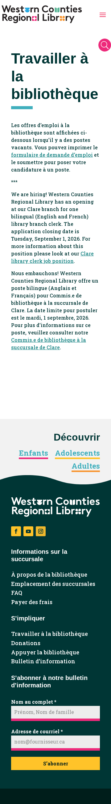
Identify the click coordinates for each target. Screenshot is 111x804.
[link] (42, 14)
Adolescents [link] (77, 453)
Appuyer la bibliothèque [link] (45, 652)
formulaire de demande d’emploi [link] (52, 154)
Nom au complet (33, 701)
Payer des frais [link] (31, 602)
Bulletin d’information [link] (43, 661)
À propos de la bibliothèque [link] (49, 574)
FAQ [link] (16, 593)
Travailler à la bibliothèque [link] (49, 634)
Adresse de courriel (37, 731)
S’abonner (55, 763)
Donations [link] (25, 643)
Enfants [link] (33, 453)
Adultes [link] (86, 466)
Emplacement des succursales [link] (53, 584)
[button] (103, 14)
